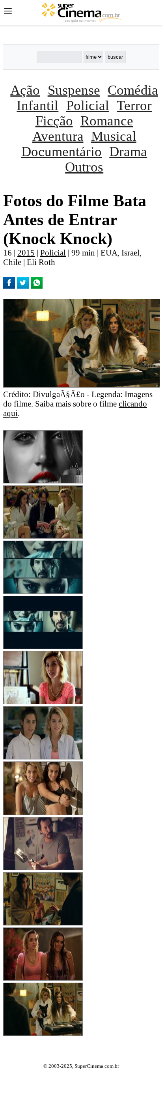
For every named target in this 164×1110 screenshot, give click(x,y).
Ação (25, 89)
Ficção (54, 120)
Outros (84, 166)
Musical (113, 136)
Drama (128, 151)
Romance (106, 120)
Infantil (37, 105)
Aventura (58, 136)
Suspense (74, 89)
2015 (26, 252)
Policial (87, 105)
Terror (134, 105)
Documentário (61, 151)
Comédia (133, 89)
